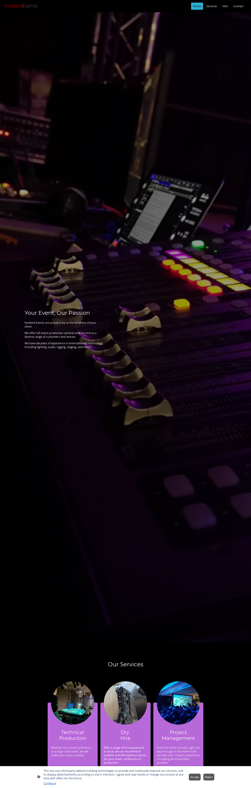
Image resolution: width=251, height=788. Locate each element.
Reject (209, 777)
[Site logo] (21, 6)
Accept (194, 777)
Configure (50, 783)
